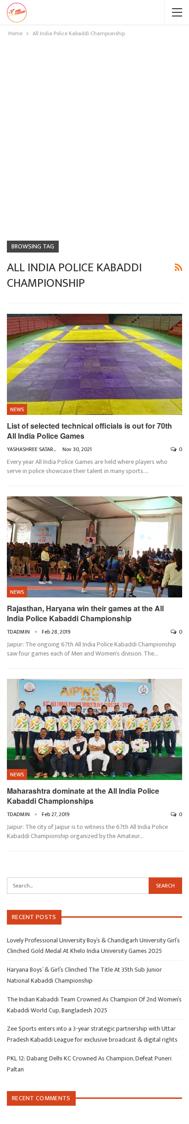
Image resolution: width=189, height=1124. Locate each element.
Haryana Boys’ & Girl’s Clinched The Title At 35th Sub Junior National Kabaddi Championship (84, 975)
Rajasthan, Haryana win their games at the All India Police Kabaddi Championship (85, 613)
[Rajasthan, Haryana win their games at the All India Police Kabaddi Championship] (94, 547)
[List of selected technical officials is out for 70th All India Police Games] (94, 364)
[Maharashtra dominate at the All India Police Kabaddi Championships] (94, 729)
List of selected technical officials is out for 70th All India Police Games (89, 430)
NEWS (17, 409)
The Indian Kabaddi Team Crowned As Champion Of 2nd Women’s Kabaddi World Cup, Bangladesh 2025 (94, 1005)
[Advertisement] (94, 137)
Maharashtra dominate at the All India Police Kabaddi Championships (83, 795)
